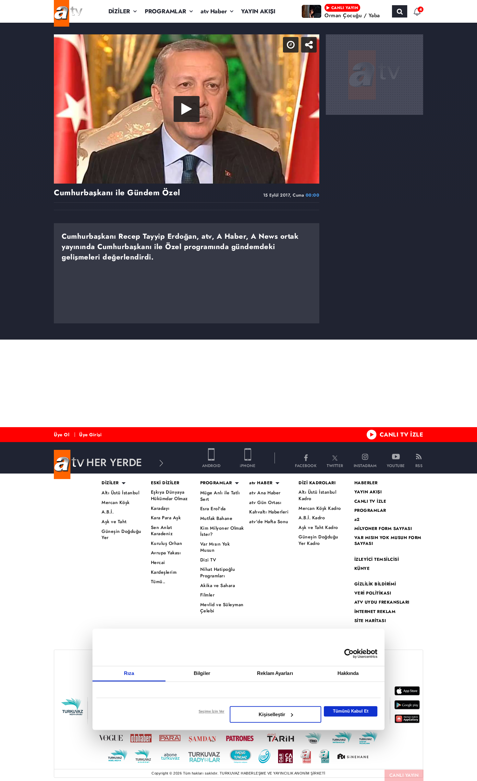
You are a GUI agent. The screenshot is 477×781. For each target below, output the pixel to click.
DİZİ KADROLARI (317, 483)
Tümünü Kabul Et (350, 711)
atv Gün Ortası (265, 502)
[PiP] (309, 45)
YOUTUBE (396, 465)
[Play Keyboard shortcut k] (66, 176)
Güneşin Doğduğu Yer (121, 534)
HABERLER (366, 483)
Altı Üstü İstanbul (120, 493)
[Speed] (272, 45)
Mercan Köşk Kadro (320, 508)
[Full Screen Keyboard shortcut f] (307, 176)
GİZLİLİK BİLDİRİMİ (375, 584)
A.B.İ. (108, 512)
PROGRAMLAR (165, 11)
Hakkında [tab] (348, 673)
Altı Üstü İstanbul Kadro (317, 495)
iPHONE (247, 465)
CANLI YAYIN (404, 775)
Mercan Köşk (116, 502)
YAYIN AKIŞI (258, 11)
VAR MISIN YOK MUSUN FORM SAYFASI (388, 541)
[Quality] (283, 176)
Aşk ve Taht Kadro (318, 527)
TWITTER (335, 465)
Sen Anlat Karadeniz (162, 530)
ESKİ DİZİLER (165, 483)
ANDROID (211, 465)
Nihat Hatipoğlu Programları (217, 572)
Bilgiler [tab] (202, 673)
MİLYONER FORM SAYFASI (383, 529)
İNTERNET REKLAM (375, 612)
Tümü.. (158, 582)
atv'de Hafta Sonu (268, 522)
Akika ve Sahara (217, 586)
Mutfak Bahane (216, 518)
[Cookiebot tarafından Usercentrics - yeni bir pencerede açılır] (349, 653)
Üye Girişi (90, 434)
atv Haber (213, 11)
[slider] (234, 176)
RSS (419, 465)
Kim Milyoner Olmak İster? (222, 531)
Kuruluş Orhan (166, 543)
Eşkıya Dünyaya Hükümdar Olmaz (169, 495)
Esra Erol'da (213, 509)
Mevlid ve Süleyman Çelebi (222, 608)
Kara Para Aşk (166, 518)
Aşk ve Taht (114, 522)
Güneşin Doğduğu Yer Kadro (318, 540)
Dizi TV (208, 560)
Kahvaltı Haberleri (268, 512)
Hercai (158, 562)
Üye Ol (61, 434)
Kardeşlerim (164, 572)
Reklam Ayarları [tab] (275, 673)
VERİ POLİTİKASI (372, 593)
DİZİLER (119, 11)
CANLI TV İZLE (401, 434)
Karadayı (160, 508)
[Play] (187, 109)
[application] (186, 109)
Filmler (207, 595)
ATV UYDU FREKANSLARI (382, 602)
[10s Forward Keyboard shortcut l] (114, 176)
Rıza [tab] (129, 673)
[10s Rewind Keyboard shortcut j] (90, 176)
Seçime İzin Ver (211, 711)
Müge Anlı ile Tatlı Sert (220, 496)
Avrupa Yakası (166, 553)
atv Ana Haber (265, 493)
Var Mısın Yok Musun (215, 547)
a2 (357, 520)
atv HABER (261, 483)
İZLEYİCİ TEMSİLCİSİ (376, 559)
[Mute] (138, 176)
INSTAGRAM (365, 465)
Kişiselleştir (272, 714)
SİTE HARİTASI (370, 621)
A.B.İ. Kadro (312, 518)
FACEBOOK (305, 465)
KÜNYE (362, 568)
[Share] (291, 45)
